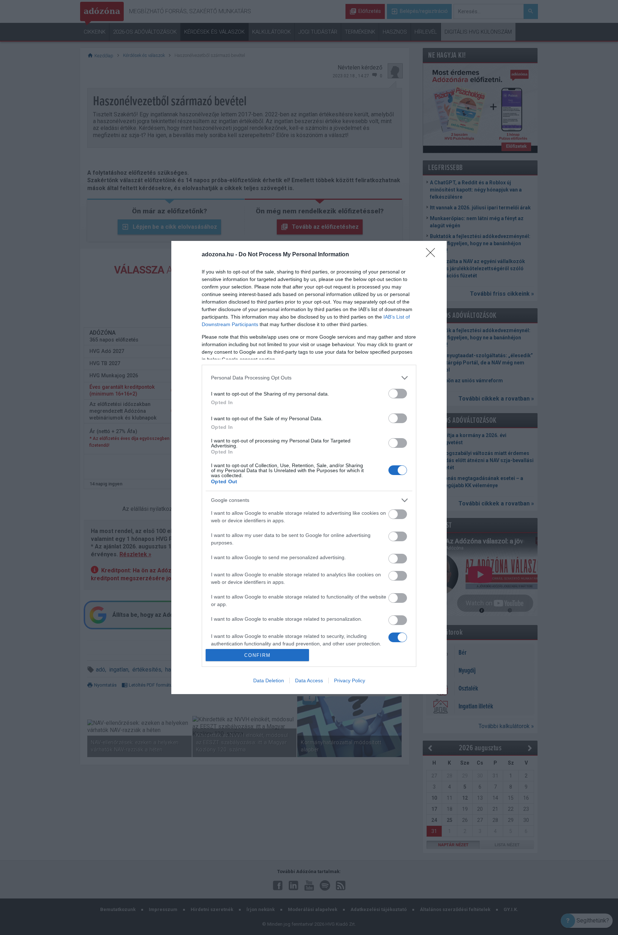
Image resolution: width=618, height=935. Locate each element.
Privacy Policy (349, 680)
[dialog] (309, 467)
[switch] (397, 393)
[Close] (433, 255)
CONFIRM (257, 655)
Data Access (309, 680)
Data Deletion (268, 680)
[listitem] (309, 378)
